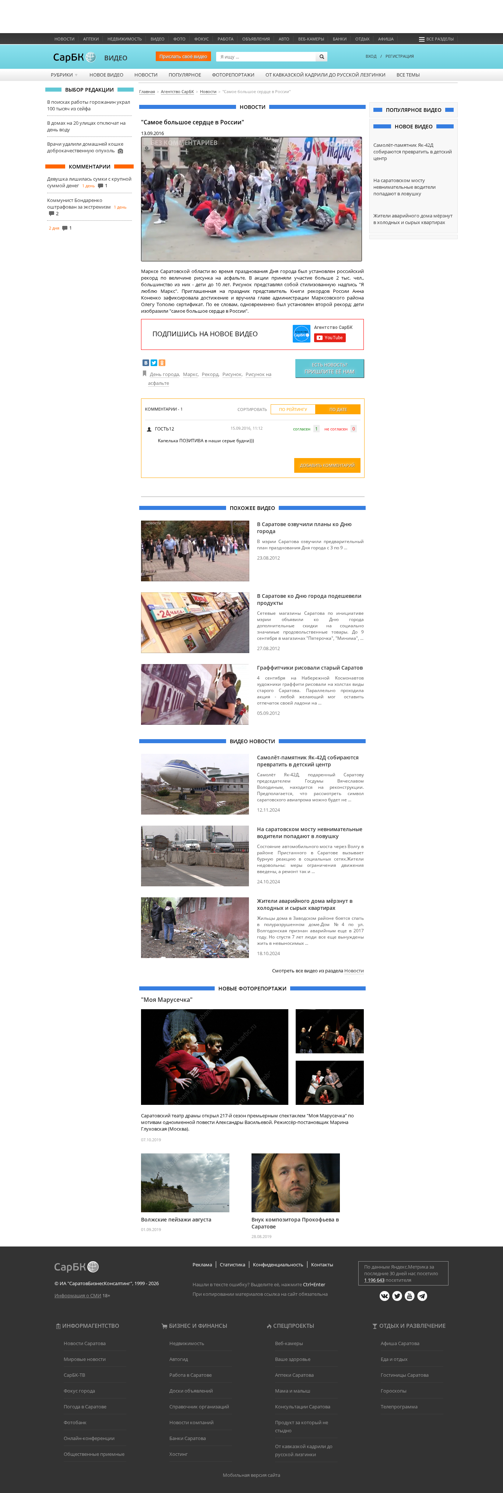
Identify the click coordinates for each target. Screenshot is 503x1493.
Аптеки (91, 39)
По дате (338, 409)
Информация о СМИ (77, 1295)
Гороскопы (394, 1390)
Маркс (190, 374)
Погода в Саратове (85, 1406)
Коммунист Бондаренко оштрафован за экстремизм (79, 203)
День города (164, 374)
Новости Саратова (85, 1343)
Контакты (322, 1264)
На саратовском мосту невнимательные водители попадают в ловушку (309, 833)
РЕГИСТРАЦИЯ (400, 56)
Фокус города (79, 1390)
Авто (284, 39)
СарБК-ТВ (74, 1375)
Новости (64, 39)
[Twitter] (154, 362)
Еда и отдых (394, 1359)
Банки (340, 39)
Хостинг (178, 1454)
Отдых (362, 39)
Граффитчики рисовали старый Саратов (310, 667)
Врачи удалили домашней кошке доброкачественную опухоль (85, 147)
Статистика (232, 1264)
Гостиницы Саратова (405, 1375)
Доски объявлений (191, 1390)
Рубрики (64, 74)
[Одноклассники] (162, 362)
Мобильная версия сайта (251, 1475)
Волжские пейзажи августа (176, 1219)
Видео (158, 39)
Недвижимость (125, 39)
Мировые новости (85, 1359)
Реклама (202, 1264)
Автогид (178, 1359)
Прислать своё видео (183, 56)
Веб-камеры (311, 39)
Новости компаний (191, 1422)
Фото (179, 39)
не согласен (336, 429)
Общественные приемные (94, 1454)
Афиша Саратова (400, 1343)
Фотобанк (75, 1422)
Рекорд (210, 374)
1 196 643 (374, 1280)
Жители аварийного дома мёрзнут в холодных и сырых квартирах (304, 904)
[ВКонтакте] (146, 362)
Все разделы (440, 39)
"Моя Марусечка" (167, 1000)
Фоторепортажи (233, 74)
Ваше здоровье (292, 1359)
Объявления (256, 39)
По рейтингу (293, 409)
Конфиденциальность (278, 1264)
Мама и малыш (292, 1390)
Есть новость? (330, 368)
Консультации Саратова (302, 1406)
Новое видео (106, 74)
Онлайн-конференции (89, 1438)
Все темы (408, 74)
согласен (301, 429)
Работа (225, 39)
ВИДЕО (115, 57)
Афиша (386, 39)
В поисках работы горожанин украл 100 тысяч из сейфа (88, 105)
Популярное (185, 74)
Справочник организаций (199, 1406)
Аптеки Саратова (294, 1375)
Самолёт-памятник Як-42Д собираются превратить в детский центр (308, 761)
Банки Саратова (187, 1438)
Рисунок (232, 374)
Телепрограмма (399, 1406)
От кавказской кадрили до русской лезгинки (325, 74)
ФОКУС (201, 39)
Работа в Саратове (190, 1375)
